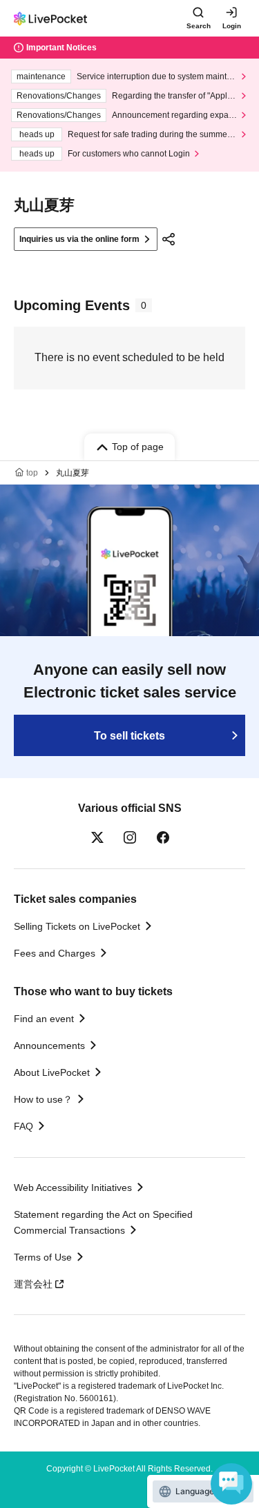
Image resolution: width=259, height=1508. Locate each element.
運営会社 (33, 1284)
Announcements (49, 1045)
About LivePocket (52, 1072)
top (32, 473)
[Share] (168, 239)
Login (231, 26)
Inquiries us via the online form (79, 239)
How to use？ (43, 1099)
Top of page (138, 446)
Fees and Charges (54, 953)
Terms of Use (43, 1257)
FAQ (23, 1126)
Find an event (44, 1018)
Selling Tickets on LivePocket (77, 926)
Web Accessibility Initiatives (73, 1187)
